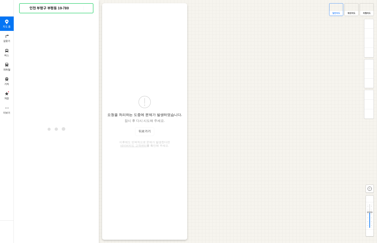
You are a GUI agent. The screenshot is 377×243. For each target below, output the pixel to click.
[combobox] (56, 8)
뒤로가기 (145, 131)
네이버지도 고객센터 (133, 145)
